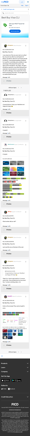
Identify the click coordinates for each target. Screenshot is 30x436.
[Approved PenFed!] (18, 87)
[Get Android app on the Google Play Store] (16, 380)
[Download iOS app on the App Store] (5, 380)
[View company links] (28, 371)
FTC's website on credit (17, 431)
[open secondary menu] (28, 2)
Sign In (26, 5)
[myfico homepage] (5, 1)
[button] (26, 45)
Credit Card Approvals (8, 9)
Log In (22, 2)
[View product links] (28, 363)
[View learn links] (28, 367)
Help (22, 5)
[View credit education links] (28, 397)
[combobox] (15, 13)
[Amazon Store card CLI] (21, 87)
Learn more (17, 417)
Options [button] (28, 9)
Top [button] (2, 356)
